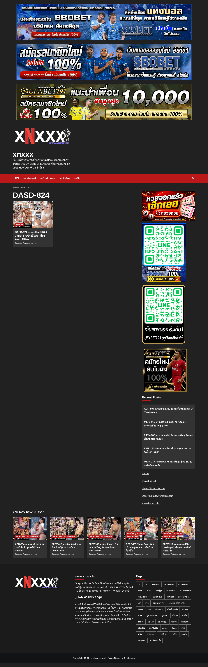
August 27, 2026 (31, 554)
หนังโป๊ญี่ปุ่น (153, 628)
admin (19, 243)
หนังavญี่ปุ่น (162, 622)
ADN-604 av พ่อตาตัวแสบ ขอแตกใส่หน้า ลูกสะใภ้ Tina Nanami (168, 410)
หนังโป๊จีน (141, 628)
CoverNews (114, 658)
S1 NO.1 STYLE (158, 603)
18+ (139, 584)
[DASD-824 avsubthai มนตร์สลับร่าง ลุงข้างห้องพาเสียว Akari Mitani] (33, 214)
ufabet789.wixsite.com (153, 488)
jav (139, 603)
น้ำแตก (175, 616)
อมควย (164, 628)
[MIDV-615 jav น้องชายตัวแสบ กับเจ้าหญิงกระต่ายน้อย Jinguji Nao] (67, 528)
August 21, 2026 (105, 554)
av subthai (169, 584)
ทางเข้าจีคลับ (85, 607)
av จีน (77, 178)
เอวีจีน (140, 634)
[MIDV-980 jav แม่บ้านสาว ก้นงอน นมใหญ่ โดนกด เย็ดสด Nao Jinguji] (104, 528)
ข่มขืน (140, 616)
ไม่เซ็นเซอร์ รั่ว (155, 640)
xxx (149, 609)
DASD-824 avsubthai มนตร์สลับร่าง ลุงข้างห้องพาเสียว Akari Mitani (31, 236)
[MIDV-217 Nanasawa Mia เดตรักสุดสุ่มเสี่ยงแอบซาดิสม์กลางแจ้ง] (178, 528)
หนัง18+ (141, 622)
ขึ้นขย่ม (185, 609)
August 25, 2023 (31, 243)
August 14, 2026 (179, 554)
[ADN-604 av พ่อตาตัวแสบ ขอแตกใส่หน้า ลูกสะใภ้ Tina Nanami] (30, 528)
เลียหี (183, 628)
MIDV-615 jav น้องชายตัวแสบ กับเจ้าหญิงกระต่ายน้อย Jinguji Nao (164, 423)
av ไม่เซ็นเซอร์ (48, 178)
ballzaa (145, 473)
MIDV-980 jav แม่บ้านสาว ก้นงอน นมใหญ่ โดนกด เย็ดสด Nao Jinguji (168, 437)
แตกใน (184, 634)
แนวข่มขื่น (142, 640)
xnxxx (23, 154)
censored (157, 597)
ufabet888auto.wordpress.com (157, 495)
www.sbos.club (149, 480)
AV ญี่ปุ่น (159, 591)
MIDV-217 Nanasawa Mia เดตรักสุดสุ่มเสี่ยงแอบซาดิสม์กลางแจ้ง (168, 463)
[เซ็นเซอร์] (159, 609)
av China (156, 584)
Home (16, 178)
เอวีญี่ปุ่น (174, 634)
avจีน (149, 591)
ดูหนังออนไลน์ (152, 616)
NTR (147, 603)
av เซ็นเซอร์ (29, 178)
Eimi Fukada (183, 597)
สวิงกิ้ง (184, 616)
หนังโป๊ (173, 622)
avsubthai (183, 584)
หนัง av (151, 622)
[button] (193, 178)
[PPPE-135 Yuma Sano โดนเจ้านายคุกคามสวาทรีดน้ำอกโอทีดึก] (141, 528)
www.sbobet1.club (151, 503)
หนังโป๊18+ (185, 622)
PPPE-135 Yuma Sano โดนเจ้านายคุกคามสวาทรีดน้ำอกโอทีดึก (167, 450)
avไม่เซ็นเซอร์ (143, 597)
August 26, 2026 (68, 554)
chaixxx (170, 597)
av (146, 584)
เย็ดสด (174, 628)
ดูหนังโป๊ (165, 616)
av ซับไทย (64, 178)
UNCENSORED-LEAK (177, 603)
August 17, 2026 (142, 554)
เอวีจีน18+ (150, 634)
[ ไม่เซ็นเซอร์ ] (172, 609)
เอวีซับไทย (162, 634)
